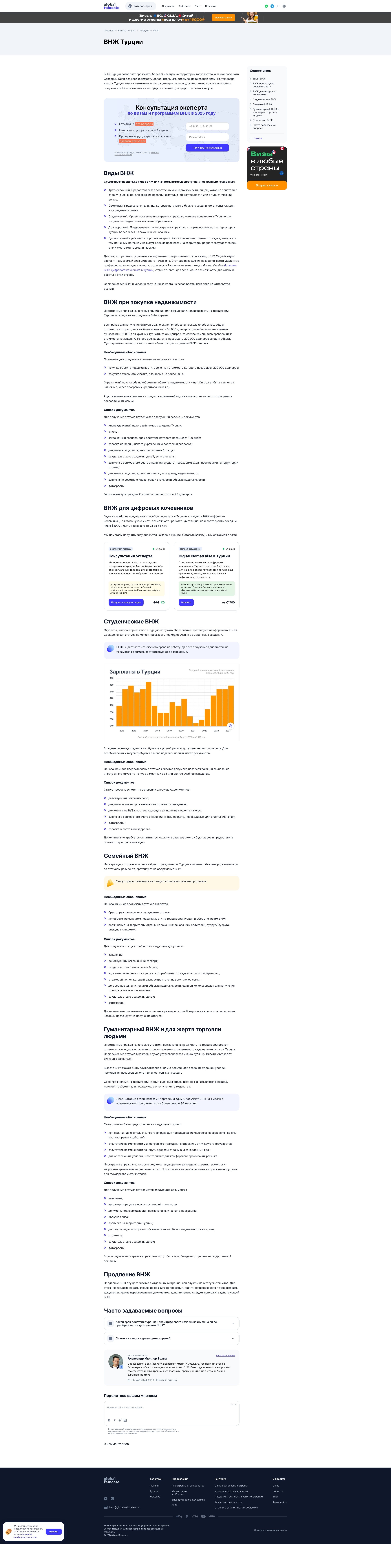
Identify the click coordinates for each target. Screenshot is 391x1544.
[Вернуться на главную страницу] (111, 6)
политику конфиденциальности (161, 1429)
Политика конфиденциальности (270, 1530)
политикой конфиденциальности (25, 1535)
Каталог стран (143, 6)
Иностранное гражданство (188, 1485)
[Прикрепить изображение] (125, 1420)
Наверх (258, 138)
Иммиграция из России (179, 1493)
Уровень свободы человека (231, 1491)
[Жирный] (109, 1420)
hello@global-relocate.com (124, 1507)
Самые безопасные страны (231, 1485)
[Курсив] (114, 1420)
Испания (155, 1485)
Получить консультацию (207, 147)
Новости (277, 1491)
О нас (275, 1485)
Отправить (226, 1419)
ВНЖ (174, 1505)
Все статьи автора (225, 1355)
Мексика (155, 1496)
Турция (154, 1491)
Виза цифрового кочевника (188, 1499)
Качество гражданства (228, 1502)
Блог (275, 1496)
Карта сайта (279, 1502)
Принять (53, 1531)
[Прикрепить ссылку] (119, 1420)
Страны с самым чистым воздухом (236, 1507)
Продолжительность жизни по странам (239, 1496)
